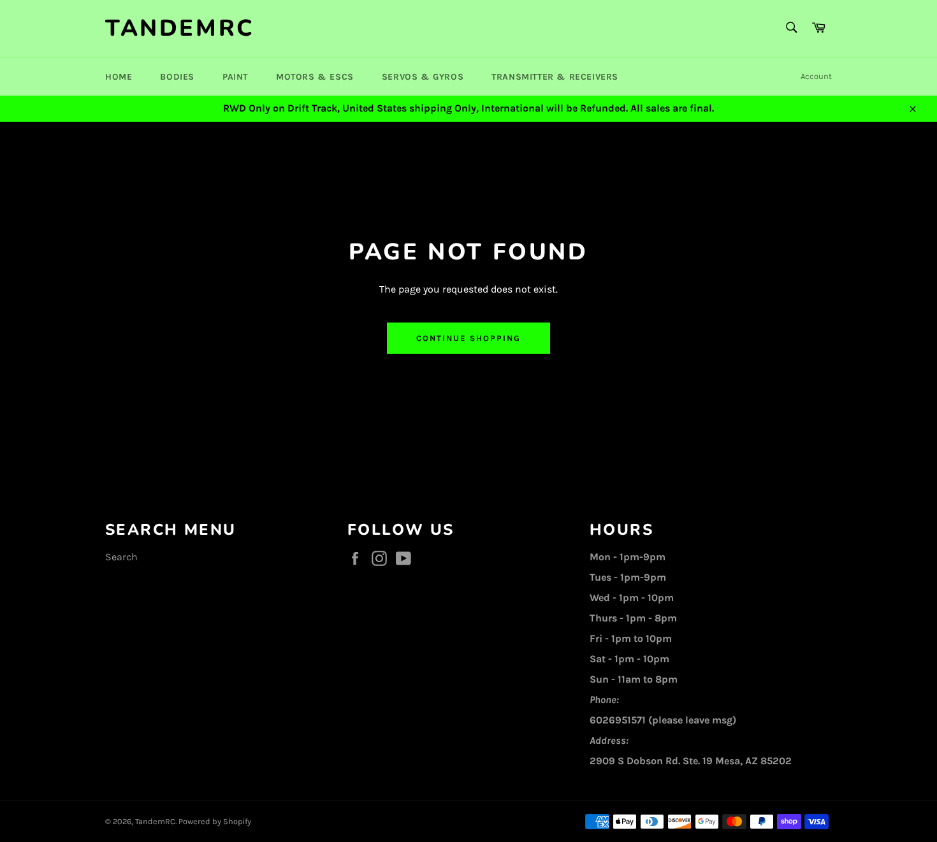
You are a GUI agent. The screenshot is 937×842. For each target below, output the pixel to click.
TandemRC (180, 28)
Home (118, 76)
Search (121, 557)
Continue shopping (468, 338)
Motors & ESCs (315, 76)
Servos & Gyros (422, 76)
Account (816, 76)
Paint (235, 76)
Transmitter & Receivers (554, 76)
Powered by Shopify (214, 821)
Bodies (177, 76)
